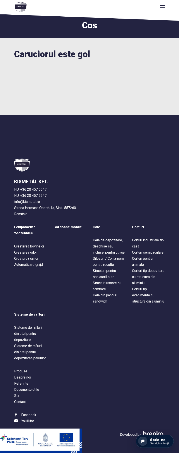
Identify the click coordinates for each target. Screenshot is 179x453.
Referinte (21, 383)
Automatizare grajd (28, 265)
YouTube (27, 421)
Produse (20, 371)
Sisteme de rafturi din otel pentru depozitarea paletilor (30, 352)
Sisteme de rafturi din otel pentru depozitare (28, 333)
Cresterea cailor (26, 258)
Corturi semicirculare (148, 252)
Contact (20, 402)
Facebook (28, 415)
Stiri (17, 396)
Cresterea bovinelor (29, 246)
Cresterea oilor (25, 252)
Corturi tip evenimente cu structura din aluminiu (148, 295)
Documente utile (26, 389)
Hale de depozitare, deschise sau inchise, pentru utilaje (109, 246)
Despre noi (22, 377)
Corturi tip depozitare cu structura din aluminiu (148, 277)
